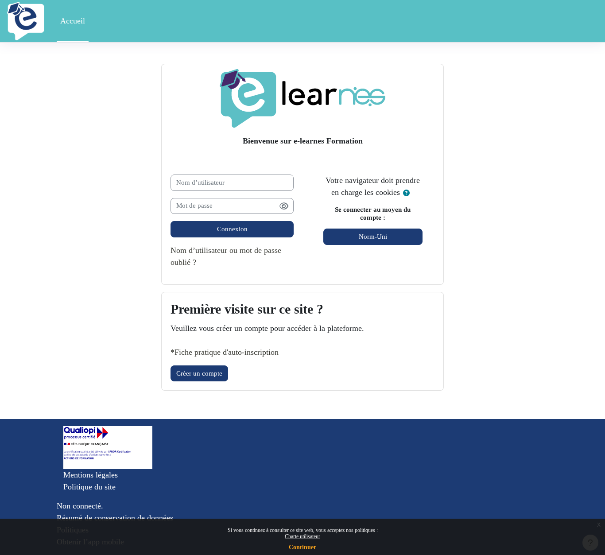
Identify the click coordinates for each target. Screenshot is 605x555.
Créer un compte (199, 373)
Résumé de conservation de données (115, 517)
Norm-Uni (373, 236)
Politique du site (89, 486)
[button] (406, 193)
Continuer (302, 547)
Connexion (232, 229)
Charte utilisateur (302, 536)
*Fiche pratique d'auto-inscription (225, 352)
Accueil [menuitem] (72, 20)
